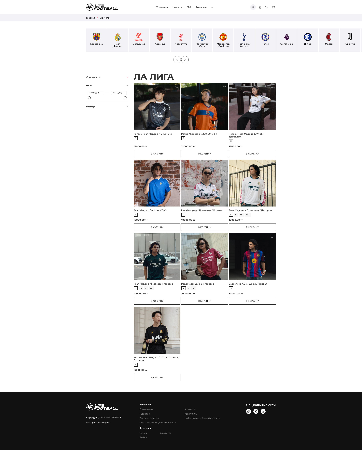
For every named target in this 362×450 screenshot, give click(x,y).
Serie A (143, 437)
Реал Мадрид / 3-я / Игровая (197, 283)
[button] (185, 59)
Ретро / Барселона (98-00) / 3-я (199, 133)
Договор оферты (149, 418)
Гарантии (145, 413)
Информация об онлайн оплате (202, 418)
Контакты (190, 409)
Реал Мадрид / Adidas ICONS (150, 210)
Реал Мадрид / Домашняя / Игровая (202, 210)
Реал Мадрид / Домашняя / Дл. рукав (250, 210)
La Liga (143, 433)
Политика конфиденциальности (158, 422)
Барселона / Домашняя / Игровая (248, 283)
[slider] (89, 98)
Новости (177, 7)
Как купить (191, 413)
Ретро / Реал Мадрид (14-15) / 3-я (153, 133)
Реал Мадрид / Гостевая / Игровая (153, 283)
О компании (146, 409)
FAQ (189, 7)
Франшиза (201, 7)
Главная (90, 17)
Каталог (163, 7)
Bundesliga (165, 433)
